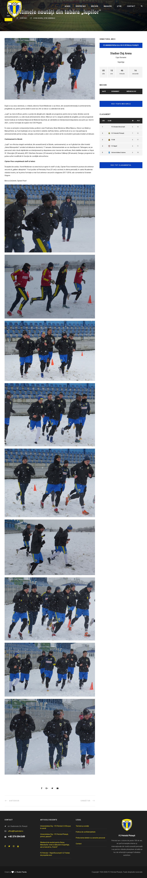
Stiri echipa (38, 18)
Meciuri (94, 6)
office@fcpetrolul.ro (15, 831)
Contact (131, 6)
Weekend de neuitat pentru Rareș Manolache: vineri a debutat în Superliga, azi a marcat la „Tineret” (54, 844)
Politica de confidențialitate (85, 832)
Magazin (108, 6)
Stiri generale (49, 18)
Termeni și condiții (82, 826)
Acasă (67, 6)
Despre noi (81, 6)
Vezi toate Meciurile (121, 104)
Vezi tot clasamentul (121, 165)
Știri (119, 6)
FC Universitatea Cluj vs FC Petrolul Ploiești (121, 45)
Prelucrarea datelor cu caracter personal (90, 838)
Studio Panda (22, 872)
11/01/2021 (23, 18)
